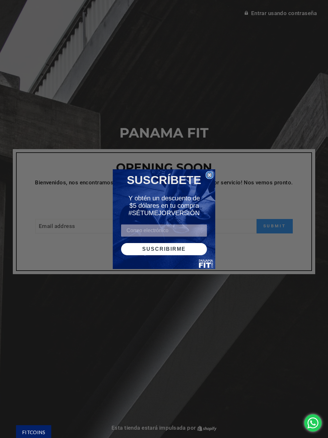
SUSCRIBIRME (164, 249)
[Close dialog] (209, 175)
